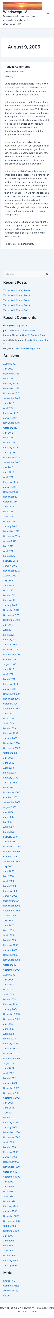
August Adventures (17, 66)
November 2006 (11, 851)
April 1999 (8, 1196)
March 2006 (9, 886)
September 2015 (11, 462)
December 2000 (11, 1132)
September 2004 (11, 969)
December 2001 (11, 1088)
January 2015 (10, 487)
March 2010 (9, 679)
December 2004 (11, 955)
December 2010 (11, 649)
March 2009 (9, 728)
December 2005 (11, 900)
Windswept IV (15, 12)
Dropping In (22, 325)
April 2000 (8, 1142)
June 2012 (8, 585)
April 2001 (8, 1112)
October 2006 (10, 856)
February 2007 (10, 836)
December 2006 (11, 846)
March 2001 (9, 1117)
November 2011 (11, 615)
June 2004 (8, 984)
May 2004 (8, 989)
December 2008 (11, 743)
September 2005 (11, 910)
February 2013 (10, 560)
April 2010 (8, 674)
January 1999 (10, 1211)
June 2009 (8, 713)
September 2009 (11, 708)
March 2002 (9, 1078)
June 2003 (8, 1029)
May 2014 (8, 511)
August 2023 (9, 363)
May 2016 (8, 437)
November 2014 (11, 496)
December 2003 (11, 1014)
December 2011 (11, 610)
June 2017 (8, 403)
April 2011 (8, 630)
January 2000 (10, 1157)
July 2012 (8, 580)
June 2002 (8, 1068)
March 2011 (9, 634)
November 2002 (11, 1058)
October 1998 (10, 1226)
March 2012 (9, 595)
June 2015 (8, 472)
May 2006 (8, 876)
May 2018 (8, 378)
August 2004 (9, 974)
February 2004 (10, 1004)
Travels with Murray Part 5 (16, 295)
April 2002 (8, 1073)
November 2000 (11, 1137)
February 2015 (10, 482)
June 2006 (8, 871)
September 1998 (11, 1231)
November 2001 (11, 1093)
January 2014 (10, 526)
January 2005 (10, 950)
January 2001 (10, 1127)
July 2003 (8, 1024)
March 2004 (9, 999)
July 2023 (8, 368)
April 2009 (8, 723)
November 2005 (11, 905)
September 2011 (11, 620)
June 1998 (8, 1240)
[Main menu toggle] (48, 14)
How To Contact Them (24, 330)
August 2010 (9, 664)
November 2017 (11, 393)
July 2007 (8, 812)
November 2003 (11, 1019)
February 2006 (10, 891)
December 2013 (11, 531)
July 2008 (8, 758)
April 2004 (8, 994)
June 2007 (8, 817)
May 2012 (8, 590)
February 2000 (10, 1152)
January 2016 (10, 452)
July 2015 (8, 467)
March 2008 (9, 772)
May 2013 (8, 546)
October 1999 (10, 1171)
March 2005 (9, 940)
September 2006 (11, 861)
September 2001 (11, 1097)
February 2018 (10, 383)
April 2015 (8, 477)
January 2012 (10, 605)
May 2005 (8, 930)
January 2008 (10, 782)
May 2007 (8, 822)
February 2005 (10, 945)
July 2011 (8, 625)
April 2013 (8, 551)
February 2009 (10, 733)
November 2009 (11, 698)
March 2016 (9, 442)
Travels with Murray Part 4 (16, 300)
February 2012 (10, 600)
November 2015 (11, 457)
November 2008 (11, 748)
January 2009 (10, 738)
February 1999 (10, 1206)
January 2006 (10, 895)
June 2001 (8, 1107)
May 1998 (8, 1245)
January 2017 (10, 418)
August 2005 (9, 915)
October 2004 (10, 965)
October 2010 (10, 659)
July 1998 (8, 1236)
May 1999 (8, 1191)
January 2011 (10, 644)
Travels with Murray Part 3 (16, 305)
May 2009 (8, 718)
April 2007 (8, 827)
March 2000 (9, 1147)
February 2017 (10, 413)
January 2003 (10, 1048)
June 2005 (8, 925)
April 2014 (8, 516)
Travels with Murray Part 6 (16, 290)
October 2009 (10, 703)
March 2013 (9, 556)
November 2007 (11, 792)
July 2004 (8, 979)
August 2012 (9, 575)
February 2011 (10, 639)
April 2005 (8, 935)
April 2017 (8, 408)
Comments (11, 1285)
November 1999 (11, 1167)
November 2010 (11, 654)
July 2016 (8, 432)
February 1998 (10, 1260)
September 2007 (11, 802)
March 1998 (9, 1255)
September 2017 (11, 398)
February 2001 (10, 1122)
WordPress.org (10, 1290)
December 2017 (11, 388)
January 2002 (10, 1083)
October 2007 (10, 797)
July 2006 (8, 866)
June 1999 (8, 1186)
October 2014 (10, 501)
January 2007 (10, 841)
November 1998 (11, 1221)
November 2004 (11, 960)
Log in (6, 1295)
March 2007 (9, 832)
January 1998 (10, 1265)
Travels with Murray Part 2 (16, 310)
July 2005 (8, 920)
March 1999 (9, 1201)
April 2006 (8, 881)
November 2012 (11, 570)
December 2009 (11, 694)
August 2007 (9, 807)
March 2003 (9, 1038)
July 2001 (8, 1102)
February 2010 (10, 684)
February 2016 (10, 447)
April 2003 (8, 1034)
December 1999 (11, 1162)
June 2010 (8, 669)
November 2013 (11, 536)
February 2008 (10, 777)
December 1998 (11, 1216)
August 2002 (9, 1063)
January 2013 (10, 565)
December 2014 (11, 492)
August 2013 (9, 541)
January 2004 (10, 1009)
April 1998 (8, 1250)
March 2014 (9, 521)
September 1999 (11, 1176)
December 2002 (11, 1053)
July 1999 (8, 1181)
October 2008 (10, 753)
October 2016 (10, 428)
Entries (9, 1280)
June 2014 (8, 506)
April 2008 (8, 767)
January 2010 (10, 689)
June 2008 (8, 763)
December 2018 (11, 373)
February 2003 (10, 1043)
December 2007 (11, 787)
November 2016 (11, 423)
